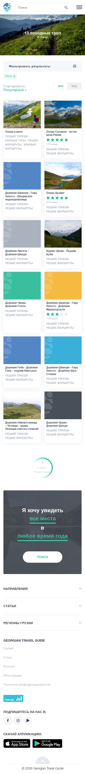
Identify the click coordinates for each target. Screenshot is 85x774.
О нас (7, 657)
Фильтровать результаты (29, 66)
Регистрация (12, 675)
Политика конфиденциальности (27, 684)
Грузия (8, 648)
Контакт (9, 666)
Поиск (42, 557)
